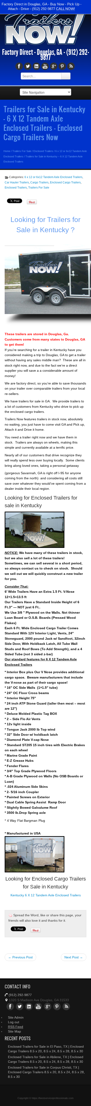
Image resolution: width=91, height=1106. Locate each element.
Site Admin (16, 1017)
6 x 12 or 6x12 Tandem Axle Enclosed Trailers (53, 177)
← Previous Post (20, 957)
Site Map (14, 1031)
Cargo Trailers (39, 182)
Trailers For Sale (21, 151)
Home (7, 151)
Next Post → (73, 957)
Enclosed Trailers (43, 151)
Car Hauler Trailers (17, 182)
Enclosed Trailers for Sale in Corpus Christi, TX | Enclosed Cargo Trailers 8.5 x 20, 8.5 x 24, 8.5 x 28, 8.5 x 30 (46, 1072)
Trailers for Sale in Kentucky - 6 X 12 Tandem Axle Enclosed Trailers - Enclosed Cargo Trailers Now (44, 123)
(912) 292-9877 (20, 995)
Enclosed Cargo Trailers (65, 182)
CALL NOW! (65, 9)
